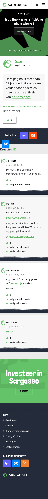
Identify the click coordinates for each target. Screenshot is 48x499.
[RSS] (25, 463)
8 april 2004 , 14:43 (15, 207)
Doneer (24, 391)
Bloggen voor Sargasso (17, 430)
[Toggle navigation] (43, 4)
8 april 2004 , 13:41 (15, 164)
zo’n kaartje (16, 283)
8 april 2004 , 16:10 (15, 274)
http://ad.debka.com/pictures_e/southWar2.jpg (22, 106)
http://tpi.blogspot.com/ (22, 236)
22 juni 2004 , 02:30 (15, 326)
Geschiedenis (12, 420)
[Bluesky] (16, 463)
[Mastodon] (7, 463)
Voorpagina (25, 13)
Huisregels (10, 441)
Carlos (18, 61)
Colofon (9, 425)
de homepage (21, 97)
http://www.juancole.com (18, 217)
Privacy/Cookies (13, 436)
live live (9, 331)
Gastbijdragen (12, 446)
